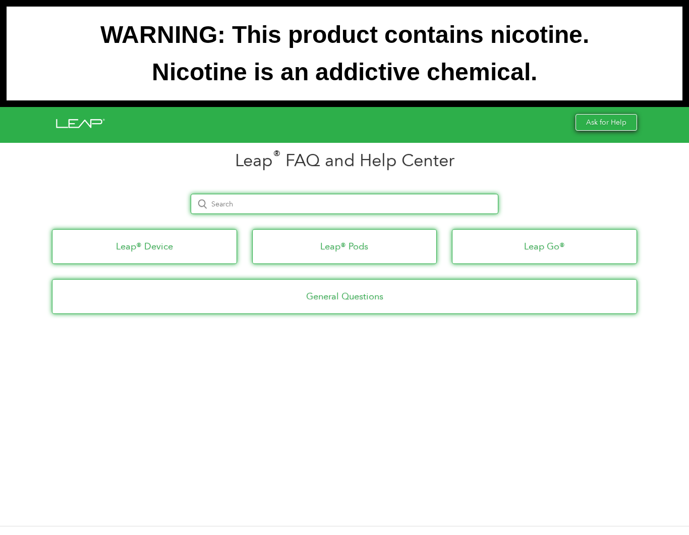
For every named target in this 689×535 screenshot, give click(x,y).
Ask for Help (606, 122)
